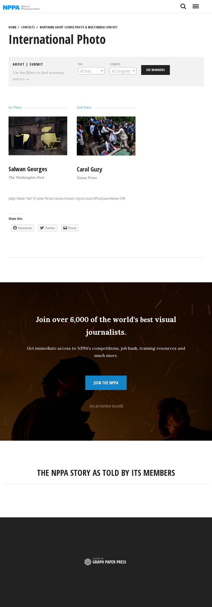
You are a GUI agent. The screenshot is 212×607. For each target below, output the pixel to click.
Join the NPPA (106, 383)
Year (80, 63)
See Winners (155, 69)
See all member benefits (106, 406)
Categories (115, 63)
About (19, 64)
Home (12, 27)
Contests (28, 27)
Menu (195, 4)
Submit (36, 64)
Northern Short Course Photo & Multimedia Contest (79, 27)
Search (183, 4)
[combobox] (91, 70)
